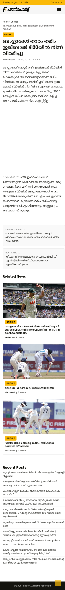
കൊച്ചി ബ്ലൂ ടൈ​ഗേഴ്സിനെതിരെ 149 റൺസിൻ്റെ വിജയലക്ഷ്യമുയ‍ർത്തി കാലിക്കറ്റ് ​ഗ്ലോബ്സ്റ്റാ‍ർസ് (29, 533)
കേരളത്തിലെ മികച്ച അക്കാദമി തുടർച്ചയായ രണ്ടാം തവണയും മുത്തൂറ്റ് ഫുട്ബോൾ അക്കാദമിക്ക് (31, 501)
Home (5, 21)
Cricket (14, 21)
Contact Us (56, 2)
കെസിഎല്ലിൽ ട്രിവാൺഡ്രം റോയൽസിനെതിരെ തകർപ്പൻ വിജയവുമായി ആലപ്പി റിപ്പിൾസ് (29, 551)
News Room (9, 59)
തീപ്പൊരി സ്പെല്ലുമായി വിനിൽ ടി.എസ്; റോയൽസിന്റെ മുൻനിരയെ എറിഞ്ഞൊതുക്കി (33, 560)
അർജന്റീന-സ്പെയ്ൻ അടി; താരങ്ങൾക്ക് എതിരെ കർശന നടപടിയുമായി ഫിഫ (31, 542)
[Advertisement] (32, 138)
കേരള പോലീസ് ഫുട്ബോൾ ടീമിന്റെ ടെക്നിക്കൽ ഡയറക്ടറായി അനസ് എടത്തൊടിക (30, 483)
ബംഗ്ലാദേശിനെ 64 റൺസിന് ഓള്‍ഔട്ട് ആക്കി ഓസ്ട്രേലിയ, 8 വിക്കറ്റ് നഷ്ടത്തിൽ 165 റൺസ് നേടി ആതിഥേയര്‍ (32, 330)
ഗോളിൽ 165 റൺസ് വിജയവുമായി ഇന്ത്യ (29, 388)
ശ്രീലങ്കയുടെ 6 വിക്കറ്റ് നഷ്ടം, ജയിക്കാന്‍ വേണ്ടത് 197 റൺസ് (29, 444)
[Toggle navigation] (59, 9)
